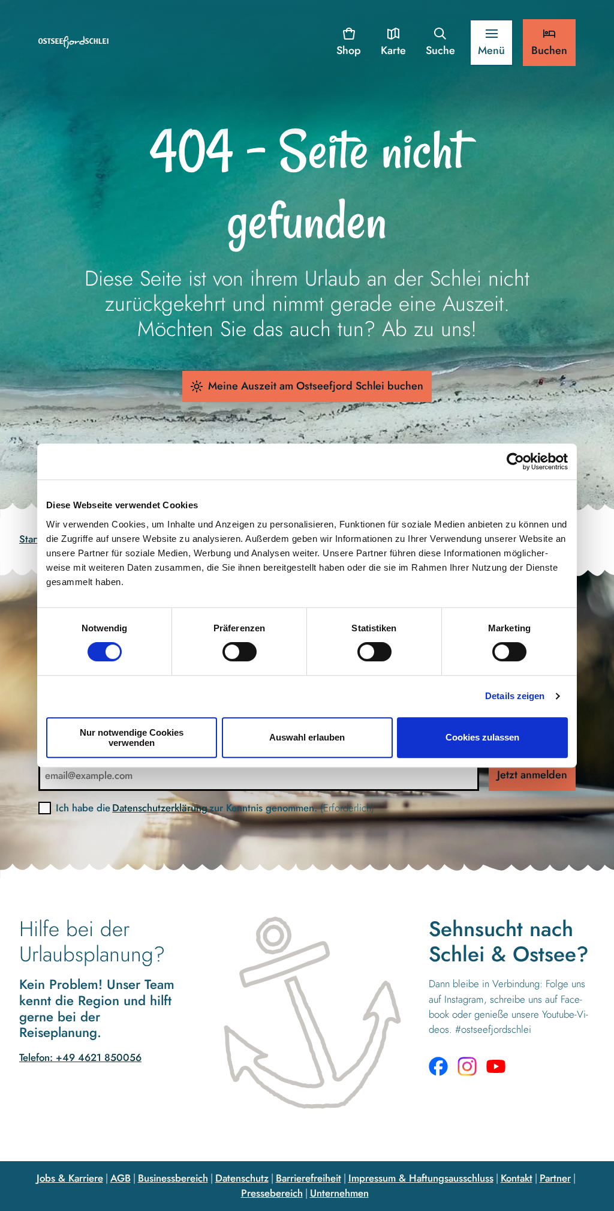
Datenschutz (242, 1178)
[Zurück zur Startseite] (73, 42)
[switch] (239, 651)
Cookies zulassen (482, 737)
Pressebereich (272, 1193)
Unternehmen (339, 1193)
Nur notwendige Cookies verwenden (131, 737)
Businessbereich (173, 1178)
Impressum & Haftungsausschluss (420, 1178)
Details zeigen (514, 696)
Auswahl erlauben (307, 737)
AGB (120, 1178)
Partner (555, 1178)
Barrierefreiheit (308, 1178)
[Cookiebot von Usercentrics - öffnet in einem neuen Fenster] (515, 461)
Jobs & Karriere (70, 1178)
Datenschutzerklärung (159, 808)
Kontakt (516, 1178)
